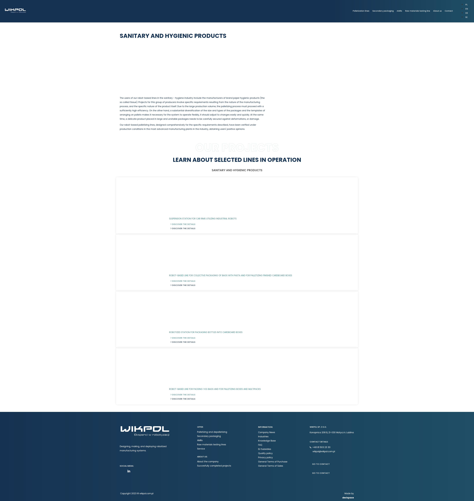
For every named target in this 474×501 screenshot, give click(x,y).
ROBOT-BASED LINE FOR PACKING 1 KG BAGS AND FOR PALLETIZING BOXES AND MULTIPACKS (215, 389)
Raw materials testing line (417, 10)
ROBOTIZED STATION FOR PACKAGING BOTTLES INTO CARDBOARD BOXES (205, 332)
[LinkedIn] (129, 471)
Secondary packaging (383, 10)
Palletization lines (361, 10)
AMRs (399, 10)
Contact (449, 10)
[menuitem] (466, 4)
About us (437, 10)
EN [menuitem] (466, 8)
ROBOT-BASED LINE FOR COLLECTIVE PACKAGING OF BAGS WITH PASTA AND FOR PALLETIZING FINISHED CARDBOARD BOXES (230, 275)
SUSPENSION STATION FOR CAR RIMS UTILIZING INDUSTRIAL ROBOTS (203, 218)
